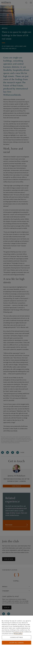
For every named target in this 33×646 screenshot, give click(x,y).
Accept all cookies (16, 642)
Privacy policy (18, 633)
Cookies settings (16, 637)
